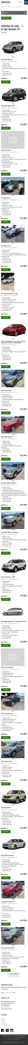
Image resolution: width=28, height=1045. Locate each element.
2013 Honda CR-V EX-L (6, 761)
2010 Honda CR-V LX (6, 198)
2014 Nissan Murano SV (7, 59)
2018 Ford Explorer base (7, 713)
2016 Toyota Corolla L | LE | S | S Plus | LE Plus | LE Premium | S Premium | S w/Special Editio (13, 342)
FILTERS (7, 18)
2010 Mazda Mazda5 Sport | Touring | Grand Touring (13, 621)
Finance (3, 1022)
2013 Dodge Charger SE (7, 437)
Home (2, 6)
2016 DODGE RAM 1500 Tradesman (9, 532)
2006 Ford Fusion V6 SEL (7, 667)
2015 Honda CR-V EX (6, 807)
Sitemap (25, 1042)
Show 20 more (14, 974)
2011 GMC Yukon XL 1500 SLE (8, 483)
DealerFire (4, 1037)
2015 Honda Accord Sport (7, 855)
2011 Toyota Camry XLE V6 (7, 948)
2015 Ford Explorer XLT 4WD (8, 577)
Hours (14, 992)
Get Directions (4, 989)
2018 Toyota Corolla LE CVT (8, 902)
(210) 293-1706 (8, 992)
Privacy (20, 1042)
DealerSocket (14, 1037)
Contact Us (4, 1024)
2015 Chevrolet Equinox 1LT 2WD (9, 293)
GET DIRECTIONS (5, 1007)
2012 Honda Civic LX (6, 150)
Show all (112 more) (14, 976)
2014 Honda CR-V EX (6, 390)
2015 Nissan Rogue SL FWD (8, 106)
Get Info (5, 82)
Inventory (3, 1020)
